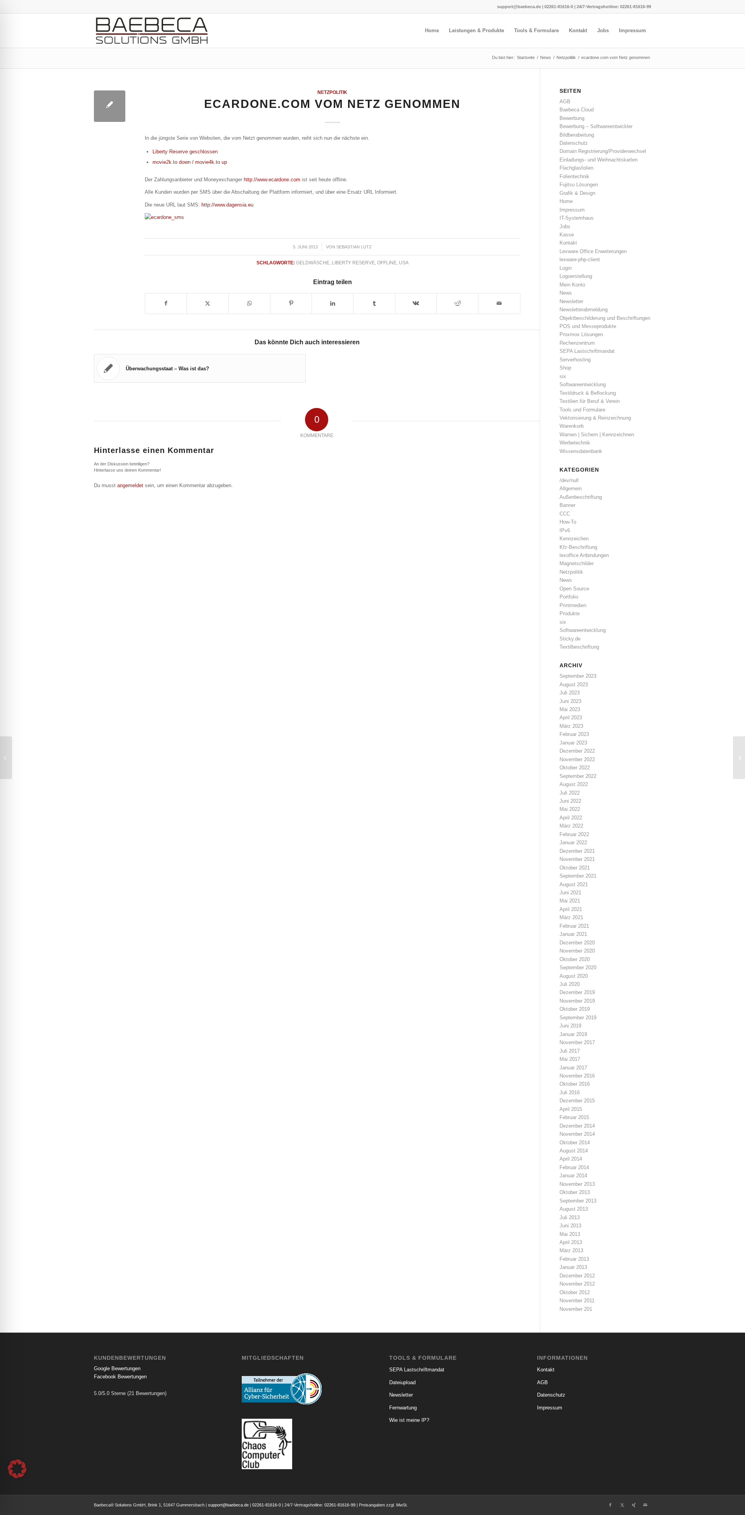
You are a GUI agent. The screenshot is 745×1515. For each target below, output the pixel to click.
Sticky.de (570, 639)
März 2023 (571, 726)
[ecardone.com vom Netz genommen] (109, 106)
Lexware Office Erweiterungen (593, 251)
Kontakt (568, 243)
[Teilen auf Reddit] (457, 303)
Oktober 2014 (575, 1142)
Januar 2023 (573, 743)
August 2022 (574, 784)
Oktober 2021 (575, 868)
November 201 (576, 1309)
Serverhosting (575, 360)
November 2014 (577, 1134)
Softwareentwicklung (583, 384)
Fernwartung (403, 1408)
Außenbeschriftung (581, 497)
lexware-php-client (580, 259)
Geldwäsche (312, 262)
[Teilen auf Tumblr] (374, 303)
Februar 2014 (574, 1167)
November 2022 (577, 759)
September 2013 (578, 1201)
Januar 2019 (573, 1034)
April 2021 (571, 909)
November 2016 (577, 1076)
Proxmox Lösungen (581, 334)
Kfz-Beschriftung (578, 547)
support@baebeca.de (519, 6)
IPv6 (565, 530)
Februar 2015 (574, 1117)
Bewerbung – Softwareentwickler (596, 126)
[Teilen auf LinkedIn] (332, 303)
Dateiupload (402, 1382)
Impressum (572, 210)
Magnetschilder (577, 563)
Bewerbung (572, 118)
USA (404, 262)
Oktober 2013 (575, 1192)
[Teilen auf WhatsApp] (249, 303)
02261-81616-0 (558, 6)
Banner (567, 505)
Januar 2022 (573, 842)
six (563, 376)
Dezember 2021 (577, 851)
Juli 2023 (570, 693)
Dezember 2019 (577, 992)
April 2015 (571, 1109)
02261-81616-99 (635, 6)
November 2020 (577, 951)
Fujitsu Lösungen (579, 184)
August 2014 (574, 1151)
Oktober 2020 (575, 959)
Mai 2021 (570, 901)
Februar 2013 (574, 1259)
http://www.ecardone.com (272, 179)
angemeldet (130, 485)
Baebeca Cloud (577, 110)
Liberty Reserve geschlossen (185, 151)
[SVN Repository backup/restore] (6, 757)
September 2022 (578, 776)
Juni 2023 (570, 701)
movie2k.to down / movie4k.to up (189, 162)
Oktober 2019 (575, 1009)
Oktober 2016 (575, 1084)
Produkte (570, 613)
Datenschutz (574, 143)
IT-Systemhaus (577, 218)
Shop (565, 368)
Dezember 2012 (577, 1276)
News (566, 293)
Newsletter (571, 301)
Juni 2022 (570, 801)
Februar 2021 (574, 926)
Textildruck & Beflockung (588, 393)
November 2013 (577, 1184)
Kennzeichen (574, 538)
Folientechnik (574, 176)
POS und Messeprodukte (588, 326)
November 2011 (577, 1300)
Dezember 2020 (577, 943)
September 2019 (578, 1017)
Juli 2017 (570, 1051)
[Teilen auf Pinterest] (291, 303)
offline (387, 262)
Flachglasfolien (576, 168)
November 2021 (577, 859)
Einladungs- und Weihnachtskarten (599, 160)
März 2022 (571, 826)
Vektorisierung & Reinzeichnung (595, 418)
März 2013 (571, 1250)
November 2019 (577, 1001)
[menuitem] (432, 31)
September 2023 (578, 676)
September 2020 (578, 967)
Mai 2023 (570, 709)
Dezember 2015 (577, 1101)
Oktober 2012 (575, 1292)
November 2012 (577, 1284)
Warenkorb (572, 426)
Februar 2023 (574, 734)
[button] (17, 1469)
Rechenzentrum (577, 343)
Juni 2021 (570, 892)
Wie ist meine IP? (409, 1420)
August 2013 (574, 1209)
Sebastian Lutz (354, 247)
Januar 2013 (573, 1267)
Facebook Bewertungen (120, 1377)
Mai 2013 (570, 1234)
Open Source (574, 589)
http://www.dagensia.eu (227, 205)
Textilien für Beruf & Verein (590, 401)
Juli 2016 (570, 1092)
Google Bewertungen (117, 1368)
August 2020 (574, 976)
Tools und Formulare (582, 410)
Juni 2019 (570, 1026)
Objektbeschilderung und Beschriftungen (605, 318)
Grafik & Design (577, 193)
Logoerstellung (576, 276)
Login (566, 268)
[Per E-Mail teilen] (499, 303)
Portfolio (569, 597)
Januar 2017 (573, 1068)
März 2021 (571, 917)
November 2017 (577, 1042)
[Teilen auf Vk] (416, 303)
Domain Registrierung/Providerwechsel (603, 151)
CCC (565, 514)
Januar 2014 (573, 1175)
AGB (565, 101)
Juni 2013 (570, 1226)
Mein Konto (572, 285)
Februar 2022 (574, 834)
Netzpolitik (332, 92)
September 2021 (578, 876)
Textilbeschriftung (579, 647)
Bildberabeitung (577, 135)
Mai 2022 (570, 809)
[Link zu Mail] (645, 1505)
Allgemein (571, 488)
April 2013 (571, 1242)
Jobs (565, 226)
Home (566, 201)
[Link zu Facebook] (610, 1505)
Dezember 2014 (577, 1126)
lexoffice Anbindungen (584, 555)
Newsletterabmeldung (584, 309)
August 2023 (574, 684)
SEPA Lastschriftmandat (587, 351)
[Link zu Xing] (633, 1505)
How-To (568, 522)
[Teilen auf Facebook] (166, 303)
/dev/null (569, 480)
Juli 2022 (570, 793)
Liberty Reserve (353, 262)
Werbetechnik (575, 443)
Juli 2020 (570, 984)
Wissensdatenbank (581, 451)
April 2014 (571, 1159)
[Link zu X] (622, 1505)
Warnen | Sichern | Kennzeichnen (597, 434)
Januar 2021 (573, 934)
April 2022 (571, 818)
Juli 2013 (570, 1217)
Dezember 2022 (577, 751)
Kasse (567, 235)
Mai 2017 (570, 1059)
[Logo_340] (152, 31)
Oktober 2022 (575, 768)
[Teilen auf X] (207, 303)
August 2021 (574, 884)
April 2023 (571, 717)
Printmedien (573, 605)
